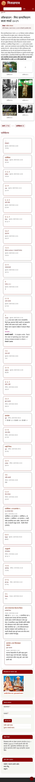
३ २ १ (7, 186)
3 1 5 (7, 367)
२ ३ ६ (7, 565)
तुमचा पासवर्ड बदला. (9, 727)
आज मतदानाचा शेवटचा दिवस (13, 608)
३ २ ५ (7, 265)
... (5, 140)
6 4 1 (7, 534)
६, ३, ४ (7, 200)
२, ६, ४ (7, 171)
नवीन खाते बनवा (8, 725)
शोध (24, 9)
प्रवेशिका (7, 157)
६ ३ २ (7, 492)
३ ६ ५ (7, 398)
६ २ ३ (7, 298)
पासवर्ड (5, 713)
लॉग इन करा (8, 720)
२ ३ (6, 351)
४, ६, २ (7, 217)
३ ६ (6, 594)
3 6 (6, 475)
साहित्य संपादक (9, 25)
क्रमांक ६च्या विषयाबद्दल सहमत (13, 644)
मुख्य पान (3, 12)
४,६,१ (7, 231)
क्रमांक (7, 415)
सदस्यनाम (6, 707)
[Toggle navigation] (33, 9)
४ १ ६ (7, 580)
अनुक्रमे (7, 549)
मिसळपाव (13, 3)
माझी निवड (8, 446)
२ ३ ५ (7, 248)
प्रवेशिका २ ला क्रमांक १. (12, 508)
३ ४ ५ (7, 461)
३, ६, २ (7, 382)
